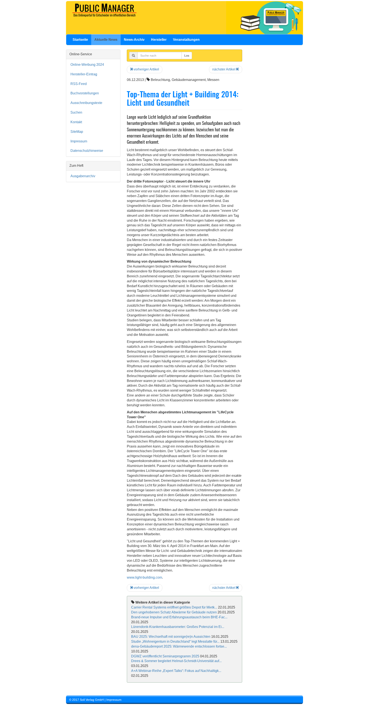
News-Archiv (134, 39)
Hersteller (159, 39)
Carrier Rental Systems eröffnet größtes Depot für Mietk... (174, 607)
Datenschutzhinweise (86, 150)
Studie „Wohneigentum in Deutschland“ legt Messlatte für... (175, 641)
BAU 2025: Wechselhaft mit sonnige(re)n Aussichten (171, 636)
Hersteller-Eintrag (83, 74)
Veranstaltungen (186, 39)
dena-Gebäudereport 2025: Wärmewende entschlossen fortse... (179, 646)
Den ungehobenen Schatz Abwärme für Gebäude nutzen (174, 612)
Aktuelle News (105, 39)
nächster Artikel (224, 69)
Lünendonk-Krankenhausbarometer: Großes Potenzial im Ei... (177, 627)
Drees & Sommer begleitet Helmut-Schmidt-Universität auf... (176, 661)
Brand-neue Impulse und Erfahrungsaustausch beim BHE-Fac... (179, 617)
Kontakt (76, 122)
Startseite (80, 39)
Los (186, 55)
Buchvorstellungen (84, 93)
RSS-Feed (78, 84)
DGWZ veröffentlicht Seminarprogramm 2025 (165, 656)
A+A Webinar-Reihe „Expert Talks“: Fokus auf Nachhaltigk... (176, 671)
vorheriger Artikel (146, 69)
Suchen (76, 112)
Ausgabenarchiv (82, 176)
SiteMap (76, 131)
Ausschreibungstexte (86, 103)
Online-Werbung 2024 (87, 64)
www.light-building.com (144, 577)
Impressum (78, 141)
